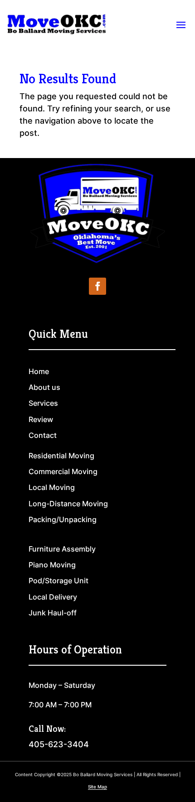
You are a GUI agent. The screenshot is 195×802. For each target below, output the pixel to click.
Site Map (97, 786)
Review (41, 419)
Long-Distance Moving (68, 503)
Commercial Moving (63, 471)
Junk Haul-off (53, 612)
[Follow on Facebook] (97, 286)
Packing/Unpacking (63, 519)
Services (43, 403)
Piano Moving (52, 564)
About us (44, 387)
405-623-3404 (59, 744)
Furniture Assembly (62, 548)
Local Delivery (53, 596)
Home (39, 371)
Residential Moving (61, 455)
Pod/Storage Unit (58, 580)
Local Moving (52, 487)
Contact (43, 435)
